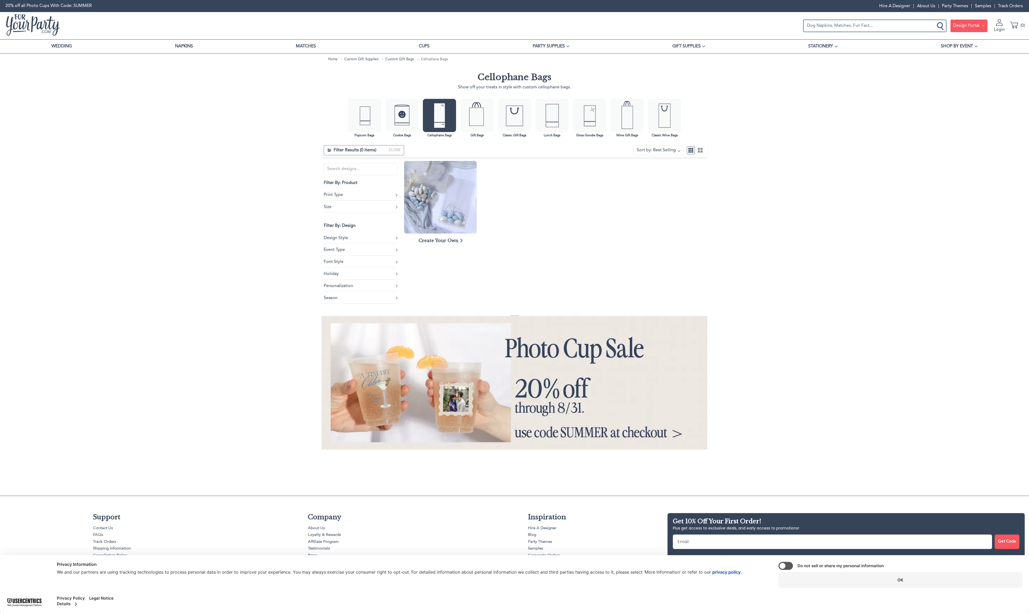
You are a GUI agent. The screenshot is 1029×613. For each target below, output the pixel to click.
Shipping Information (112, 549)
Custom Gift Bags (399, 59)
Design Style (336, 238)
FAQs (98, 535)
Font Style (334, 262)
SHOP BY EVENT (957, 46)
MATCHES (306, 46)
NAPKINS (184, 46)
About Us (926, 6)
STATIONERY (820, 46)
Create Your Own (439, 240)
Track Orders (1010, 6)
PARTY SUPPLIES (549, 46)
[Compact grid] (691, 150)
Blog (532, 535)
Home (333, 59)
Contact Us (103, 528)
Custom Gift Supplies (361, 59)
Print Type (333, 195)
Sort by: (656, 150)
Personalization (338, 286)
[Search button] (940, 25)
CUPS (424, 46)
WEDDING (61, 46)
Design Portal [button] (966, 26)
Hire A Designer (894, 6)
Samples (983, 6)
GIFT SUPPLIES (686, 46)
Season (331, 298)
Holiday (331, 274)
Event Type (334, 250)
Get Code (1007, 542)
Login (999, 30)
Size (327, 207)
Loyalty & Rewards (324, 535)
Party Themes (955, 6)
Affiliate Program (323, 542)
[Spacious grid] (700, 150)
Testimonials (319, 549)
